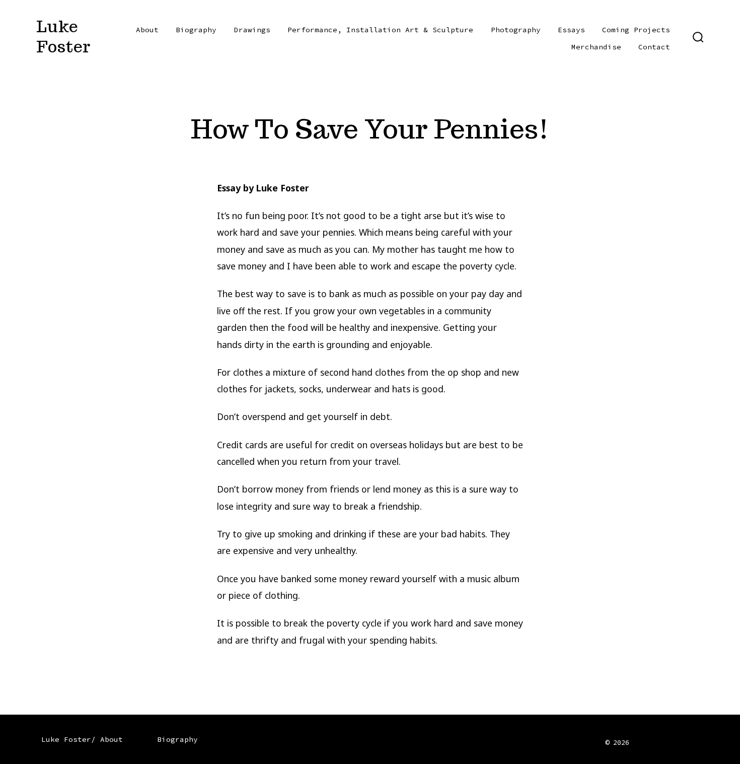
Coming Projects (636, 29)
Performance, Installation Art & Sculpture (380, 29)
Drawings (252, 29)
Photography (516, 29)
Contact (654, 46)
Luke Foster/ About (82, 739)
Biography (196, 29)
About (147, 29)
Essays (571, 29)
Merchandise (596, 46)
